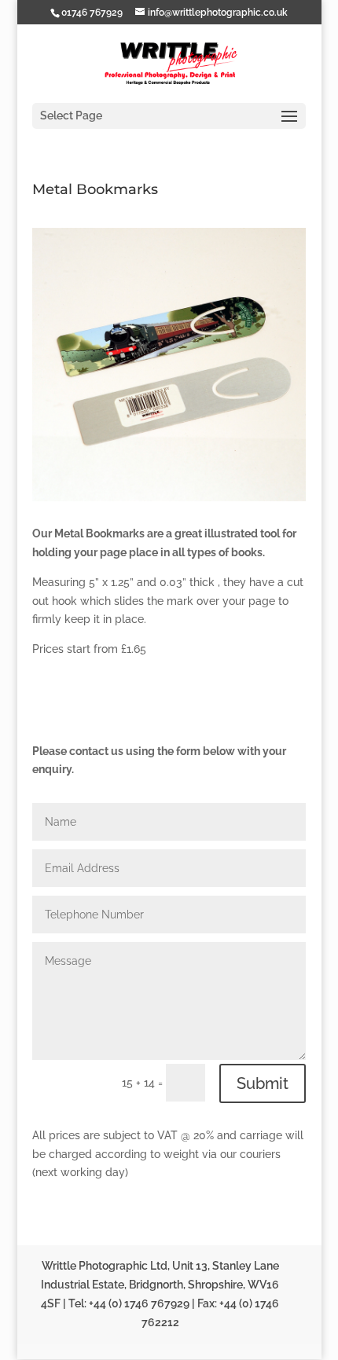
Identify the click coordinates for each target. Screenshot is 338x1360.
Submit (262, 1083)
